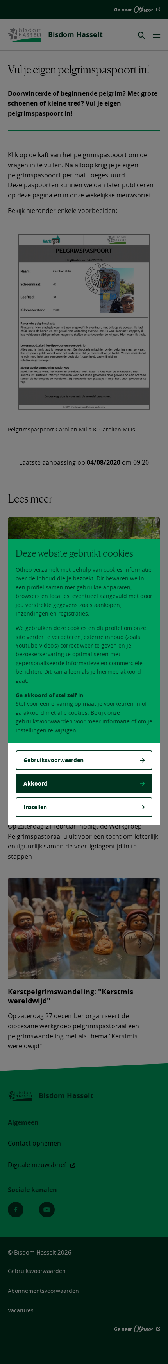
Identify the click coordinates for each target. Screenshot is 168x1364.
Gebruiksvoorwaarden (53, 760)
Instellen (35, 807)
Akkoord (35, 783)
